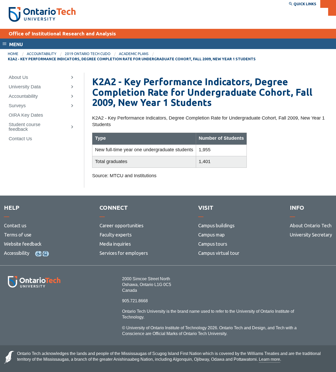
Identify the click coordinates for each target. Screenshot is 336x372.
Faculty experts (115, 234)
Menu (16, 44)
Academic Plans (134, 54)
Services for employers (123, 253)
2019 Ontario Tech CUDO (88, 54)
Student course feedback (24, 127)
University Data (25, 86)
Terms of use (18, 234)
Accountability (41, 54)
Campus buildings (216, 225)
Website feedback (22, 243)
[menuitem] (17, 54)
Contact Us (20, 138)
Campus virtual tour (218, 253)
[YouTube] (57, 302)
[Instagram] (34, 302)
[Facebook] (10, 302)
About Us (18, 77)
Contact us (15, 225)
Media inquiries (115, 243)
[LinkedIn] (46, 302)
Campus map (211, 234)
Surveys (17, 105)
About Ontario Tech (311, 225)
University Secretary (311, 234)
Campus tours (212, 243)
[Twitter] (22, 302)
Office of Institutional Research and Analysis (62, 33)
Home (13, 54)
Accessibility (16, 253)
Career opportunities (121, 225)
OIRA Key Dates (26, 115)
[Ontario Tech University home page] (42, 14)
